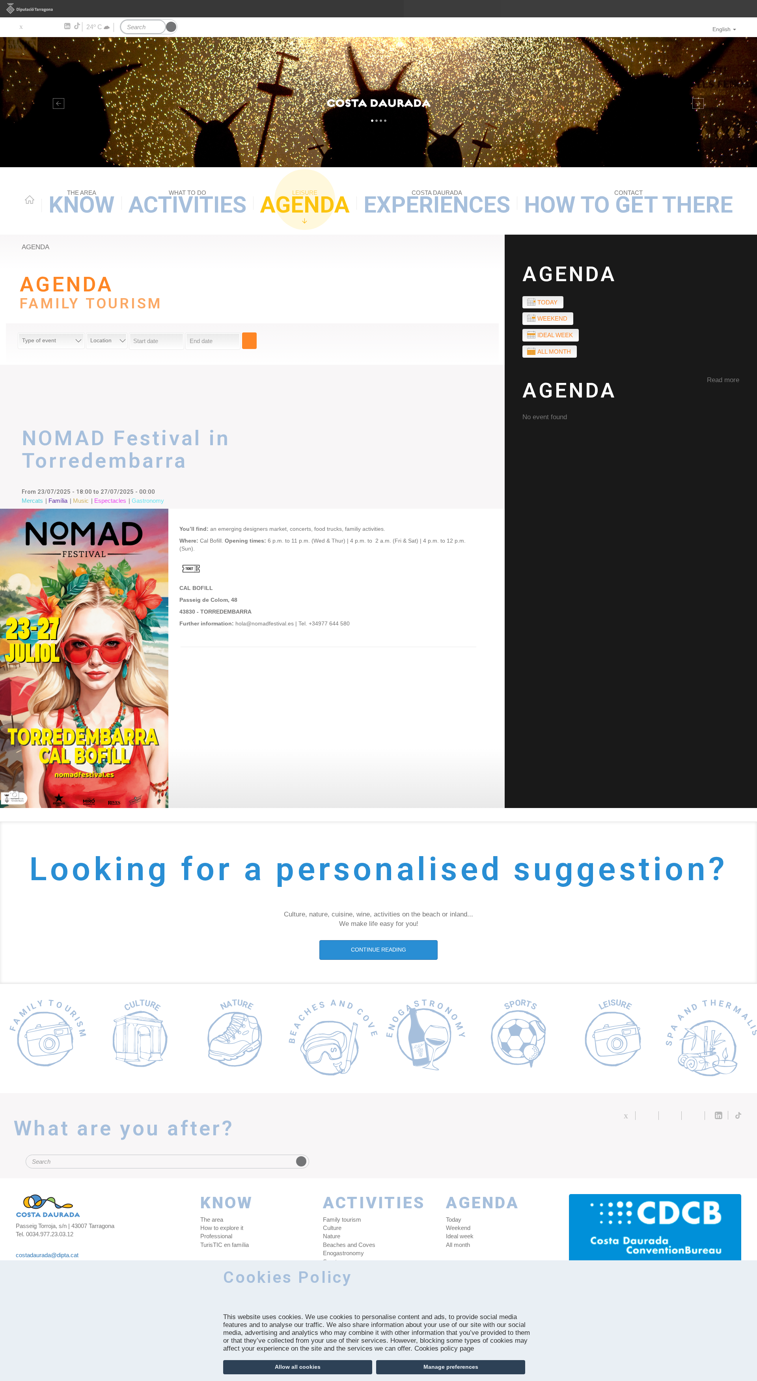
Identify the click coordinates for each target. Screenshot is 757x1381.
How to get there (628, 203)
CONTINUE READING (378, 949)
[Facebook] (32, 26)
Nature (331, 1236)
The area (211, 1219)
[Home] (378, 102)
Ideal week (555, 335)
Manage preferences (450, 1367)
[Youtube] (43, 26)
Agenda (305, 203)
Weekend (552, 318)
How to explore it (221, 1227)
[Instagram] (55, 26)
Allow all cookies (298, 1367)
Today (547, 302)
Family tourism (342, 1219)
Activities (187, 203)
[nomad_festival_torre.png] (84, 658)
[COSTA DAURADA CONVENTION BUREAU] (655, 1229)
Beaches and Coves (349, 1244)
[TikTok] (77, 26)
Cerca (249, 340)
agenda (35, 247)
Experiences (437, 203)
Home (29, 199)
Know (81, 203)
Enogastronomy (343, 1253)
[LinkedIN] (67, 26)
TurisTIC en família (224, 1244)
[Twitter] (21, 26)
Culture (332, 1227)
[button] (57, 102)
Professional (216, 1236)
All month (554, 351)
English (721, 29)
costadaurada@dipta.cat (47, 1255)
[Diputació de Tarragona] (378, 8)
